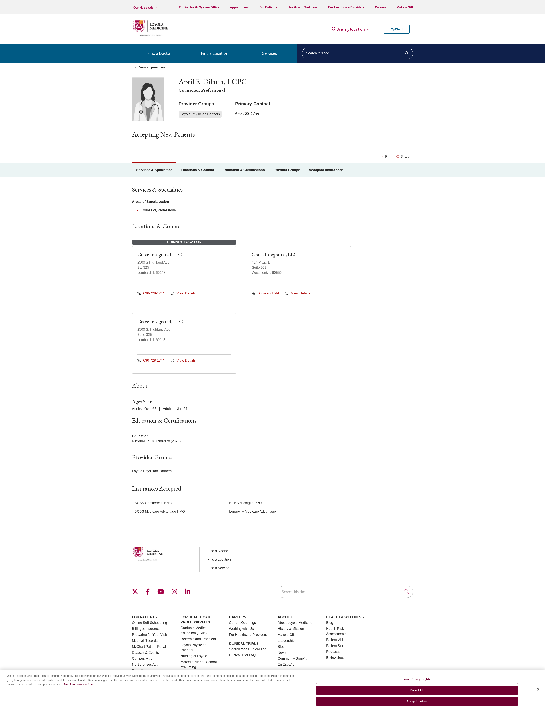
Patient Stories (337, 646)
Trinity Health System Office (199, 7)
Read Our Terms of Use (78, 684)
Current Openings (242, 623)
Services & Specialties (154, 170)
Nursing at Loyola (194, 656)
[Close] (538, 689)
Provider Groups (286, 170)
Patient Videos (337, 640)
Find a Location (214, 53)
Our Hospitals (143, 7)
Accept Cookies (416, 701)
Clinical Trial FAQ (242, 655)
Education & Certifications (243, 170)
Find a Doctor (160, 53)
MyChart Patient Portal (149, 646)
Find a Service (218, 568)
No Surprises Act (144, 664)
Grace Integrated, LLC (274, 254)
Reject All (416, 690)
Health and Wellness (303, 7)
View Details (186, 293)
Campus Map (142, 658)
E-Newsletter (336, 657)
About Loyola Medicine (295, 623)
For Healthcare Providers (346, 7)
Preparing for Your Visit (149, 634)
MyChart (397, 29)
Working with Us (241, 629)
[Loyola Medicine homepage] (150, 36)
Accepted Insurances (326, 170)
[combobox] (357, 53)
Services (269, 53)
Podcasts (333, 652)
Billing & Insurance (146, 629)
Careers (380, 7)
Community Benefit (292, 658)
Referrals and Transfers (198, 639)
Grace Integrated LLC (159, 254)
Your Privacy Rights (417, 679)
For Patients (268, 7)
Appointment (239, 7)
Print (388, 156)
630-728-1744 (247, 113)
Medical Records (145, 640)
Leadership (286, 640)
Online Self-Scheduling (149, 623)
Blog (281, 646)
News (282, 652)
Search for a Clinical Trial (248, 649)
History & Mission (291, 629)
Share (405, 156)
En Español (286, 664)
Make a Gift (405, 7)
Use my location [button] (350, 29)
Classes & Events (145, 652)
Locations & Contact (197, 170)
